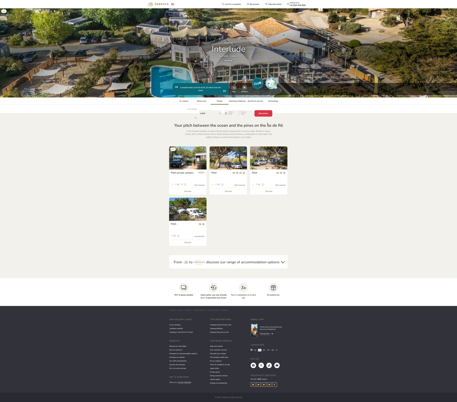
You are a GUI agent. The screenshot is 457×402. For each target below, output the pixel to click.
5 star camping (174, 325)
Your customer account (218, 350)
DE (273, 350)
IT (276, 350)
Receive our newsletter (177, 346)
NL (255, 350)
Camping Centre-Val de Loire (220, 325)
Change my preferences (218, 383)
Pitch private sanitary (182, 172)
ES (264, 350)
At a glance (184, 101)
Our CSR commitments (177, 361)
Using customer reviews (219, 376)
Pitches (219, 101)
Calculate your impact (218, 353)
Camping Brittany (216, 328)
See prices (263, 113)
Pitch (214, 172)
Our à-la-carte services (177, 368)
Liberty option (215, 379)
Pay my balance (215, 361)
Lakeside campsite (176, 328)
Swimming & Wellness (237, 101)
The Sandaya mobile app (219, 357)
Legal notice (214, 368)
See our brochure (175, 350)
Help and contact (216, 346)
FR (268, 350)
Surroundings (273, 101)
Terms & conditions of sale (220, 364)
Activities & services (255, 101)
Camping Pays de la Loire (219, 332)
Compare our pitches (177, 357)
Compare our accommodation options (183, 353)
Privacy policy (215, 372)
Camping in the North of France (181, 332)
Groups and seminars (177, 364)
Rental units (201, 101)
